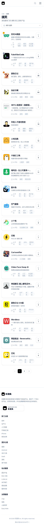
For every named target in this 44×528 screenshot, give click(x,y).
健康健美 (24, 130)
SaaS (3, 456)
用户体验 (31, 64)
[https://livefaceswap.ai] (22, 34)
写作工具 (31, 212)
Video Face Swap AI (20, 267)
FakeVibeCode (17, 55)
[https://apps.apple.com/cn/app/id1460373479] (16, 353)
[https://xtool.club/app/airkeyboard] (20, 204)
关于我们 (4, 482)
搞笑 (25, 64)
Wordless (15, 320)
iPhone (31, 309)
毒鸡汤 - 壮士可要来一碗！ (21, 170)
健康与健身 (31, 130)
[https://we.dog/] (20, 74)
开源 (32, 81)
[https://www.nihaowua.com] (20, 90)
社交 (31, 345)
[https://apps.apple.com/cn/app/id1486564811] (33, 339)
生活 (24, 310)
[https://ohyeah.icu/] (27, 122)
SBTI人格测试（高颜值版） (21, 105)
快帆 (3, 502)
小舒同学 (4, 505)
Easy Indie (5, 508)
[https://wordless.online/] (21, 320)
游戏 (31, 97)
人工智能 (19, 45)
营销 (3, 447)
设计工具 (31, 361)
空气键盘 (14, 204)
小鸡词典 (14, 139)
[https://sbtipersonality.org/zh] (33, 105)
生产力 (20, 64)
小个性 (14, 221)
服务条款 (4, 489)
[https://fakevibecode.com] (26, 55)
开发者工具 (5, 430)
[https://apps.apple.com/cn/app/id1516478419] (25, 303)
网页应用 (24, 45)
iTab (3, 499)
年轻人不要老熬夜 (18, 122)
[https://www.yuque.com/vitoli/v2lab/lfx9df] (22, 156)
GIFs (25, 242)
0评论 (13, 45)
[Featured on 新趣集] (13, 408)
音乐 (20, 195)
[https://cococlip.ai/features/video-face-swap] (30, 267)
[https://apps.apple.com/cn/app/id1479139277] (18, 221)
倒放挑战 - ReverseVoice (21, 339)
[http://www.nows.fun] (33, 170)
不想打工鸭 (15, 156)
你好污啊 (14, 90)
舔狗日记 (14, 74)
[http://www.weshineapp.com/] (16, 236)
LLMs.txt (4, 479)
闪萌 (13, 236)
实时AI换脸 (15, 34)
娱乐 (20, 146)
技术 (26, 294)
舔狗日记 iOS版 (17, 303)
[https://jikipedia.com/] (20, 139)
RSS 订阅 (4, 476)
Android (4, 450)
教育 (26, 97)
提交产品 (4, 473)
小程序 (22, 162)
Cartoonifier (16, 252)
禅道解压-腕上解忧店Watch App (21, 284)
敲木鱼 (14, 187)
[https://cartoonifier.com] (24, 252)
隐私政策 (4, 485)
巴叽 (13, 353)
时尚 (31, 294)
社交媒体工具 (31, 45)
